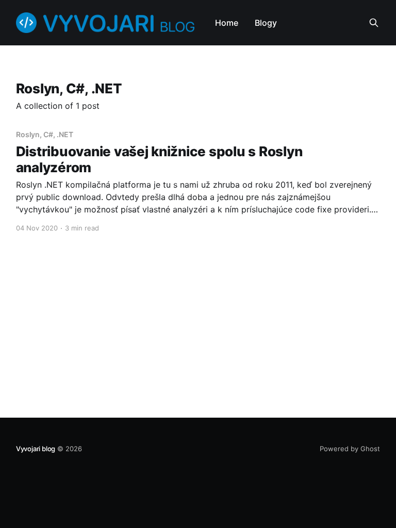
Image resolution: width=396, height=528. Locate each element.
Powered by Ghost (350, 448)
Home (226, 23)
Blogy (266, 23)
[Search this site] (374, 22)
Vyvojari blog (35, 448)
